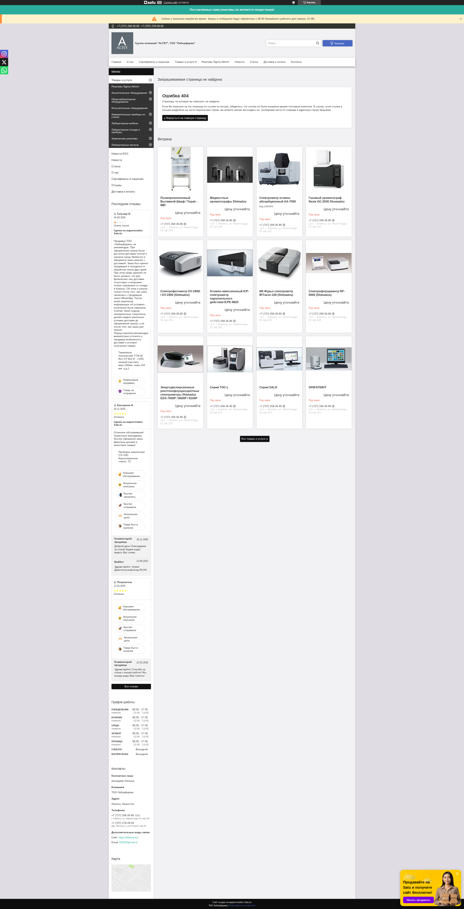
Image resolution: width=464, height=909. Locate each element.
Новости (240, 61)
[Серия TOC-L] (230, 359)
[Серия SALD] (279, 359)
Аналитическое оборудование (129, 92)
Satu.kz (248, 902)
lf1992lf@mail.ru (128, 842)
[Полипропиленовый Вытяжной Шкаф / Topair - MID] (180, 169)
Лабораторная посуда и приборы (125, 131)
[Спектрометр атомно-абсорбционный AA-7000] (279, 169)
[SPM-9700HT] (328, 359)
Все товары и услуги (253, 438)
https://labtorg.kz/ (128, 837)
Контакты (296, 61)
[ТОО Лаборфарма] (122, 43)
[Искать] (317, 43)
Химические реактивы (124, 138)
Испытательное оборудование (129, 108)
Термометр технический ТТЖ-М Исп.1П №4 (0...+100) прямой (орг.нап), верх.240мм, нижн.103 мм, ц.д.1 (131, 360)
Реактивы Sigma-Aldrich (215, 61)
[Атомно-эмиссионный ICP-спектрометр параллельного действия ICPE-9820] (230, 263)
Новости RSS (119, 153)
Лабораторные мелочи (125, 144)
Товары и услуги (184, 61)
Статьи (254, 61)
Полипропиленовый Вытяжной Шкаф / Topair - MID (178, 201)
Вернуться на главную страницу (186, 117)
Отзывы (116, 185)
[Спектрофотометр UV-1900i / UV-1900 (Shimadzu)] (180, 263)
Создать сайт (171, 2)
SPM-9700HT (317, 387)
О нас (130, 61)
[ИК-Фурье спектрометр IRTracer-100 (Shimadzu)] (279, 263)
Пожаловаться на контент (242, 905)
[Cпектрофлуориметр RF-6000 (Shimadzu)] (328, 263)
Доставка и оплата (274, 61)
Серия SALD (268, 387)
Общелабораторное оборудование (123, 100)
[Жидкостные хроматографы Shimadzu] (230, 169)
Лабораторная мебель (124, 123)
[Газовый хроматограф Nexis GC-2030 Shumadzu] (328, 169)
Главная (116, 61)
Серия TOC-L (219, 387)
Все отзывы (131, 686)
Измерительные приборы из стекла (128, 115)
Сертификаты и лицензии (154, 61)
